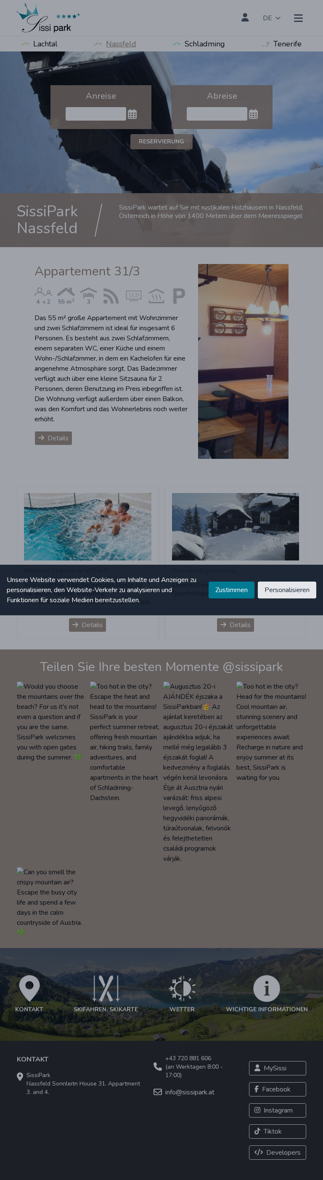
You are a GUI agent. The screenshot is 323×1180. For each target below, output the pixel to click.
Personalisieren (287, 590)
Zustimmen (231, 590)
